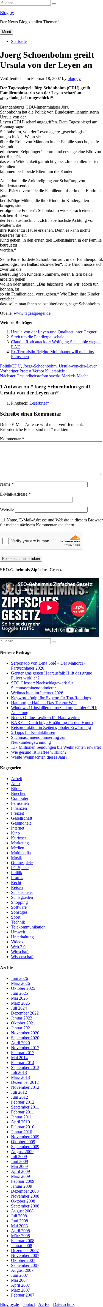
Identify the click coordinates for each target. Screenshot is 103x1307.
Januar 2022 (21, 1018)
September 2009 (25, 1146)
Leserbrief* (39, 403)
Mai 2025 (19, 998)
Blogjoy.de (9, 1304)
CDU (16, 366)
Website (7, 509)
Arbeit (16, 778)
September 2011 (25, 1107)
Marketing (20, 843)
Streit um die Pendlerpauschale (37, 337)
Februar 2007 (22, 1295)
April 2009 (20, 1171)
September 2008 (25, 1206)
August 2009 (22, 1151)
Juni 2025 (19, 993)
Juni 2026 (19, 978)
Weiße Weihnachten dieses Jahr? (39, 757)
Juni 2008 (19, 1220)
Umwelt (18, 932)
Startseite (19, 41)
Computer (19, 798)
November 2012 (25, 1087)
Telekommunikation (28, 927)
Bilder (16, 788)
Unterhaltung (22, 937)
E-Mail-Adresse (15, 494)
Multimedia (21, 852)
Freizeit (17, 813)
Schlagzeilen (22, 897)
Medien (17, 847)
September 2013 (25, 1067)
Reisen (17, 887)
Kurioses (18, 838)
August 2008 (22, 1211)
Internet (17, 828)
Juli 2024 (19, 1008)
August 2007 (22, 1270)
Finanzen (19, 808)
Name (7, 484)
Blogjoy (7, 12)
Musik (16, 857)
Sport (15, 917)
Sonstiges (19, 912)
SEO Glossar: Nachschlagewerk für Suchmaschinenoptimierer (42, 685)
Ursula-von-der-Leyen (78, 366)
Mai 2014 (19, 1057)
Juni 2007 (19, 1275)
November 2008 (25, 1196)
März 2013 (20, 1077)
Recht (16, 882)
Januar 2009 (21, 1186)
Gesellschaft (21, 818)
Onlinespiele (22, 862)
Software (19, 907)
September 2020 (25, 1037)
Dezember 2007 (25, 1250)
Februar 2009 (22, 1181)
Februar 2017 (22, 1052)
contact (29, 1304)
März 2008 (20, 1235)
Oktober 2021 (23, 1023)
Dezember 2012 (25, 1082)
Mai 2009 (19, 1166)
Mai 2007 (19, 1280)
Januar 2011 (21, 1117)
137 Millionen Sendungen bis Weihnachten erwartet (56, 747)
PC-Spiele (20, 867)
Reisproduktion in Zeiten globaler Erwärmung (51, 727)
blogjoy (74, 78)
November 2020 (25, 1032)
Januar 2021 (21, 1028)
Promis (17, 877)
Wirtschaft (20, 951)
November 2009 (25, 1136)
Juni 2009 (19, 1161)
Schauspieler (22, 892)
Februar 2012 (22, 1102)
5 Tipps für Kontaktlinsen (33, 732)
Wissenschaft (22, 956)
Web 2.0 (18, 946)
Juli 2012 (19, 1092)
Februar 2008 (22, 1240)
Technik (18, 922)
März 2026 (20, 983)
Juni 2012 (19, 1097)
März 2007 (20, 1290)
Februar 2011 (22, 1112)
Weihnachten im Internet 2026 (37, 692)
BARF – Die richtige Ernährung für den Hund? (52, 722)
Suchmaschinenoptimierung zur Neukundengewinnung (38, 740)
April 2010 (20, 1122)
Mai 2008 (19, 1225)
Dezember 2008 (25, 1191)
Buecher (18, 793)
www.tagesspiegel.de (32, 313)
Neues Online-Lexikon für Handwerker (45, 717)
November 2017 (25, 1047)
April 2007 (20, 1285)
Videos (17, 942)
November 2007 (25, 1255)
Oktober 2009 (23, 1141)
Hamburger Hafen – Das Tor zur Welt (44, 702)
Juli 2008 (19, 1216)
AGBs (43, 1304)
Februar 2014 (22, 1062)
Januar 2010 (21, 1131)
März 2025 (20, 1003)
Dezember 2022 (25, 1013)
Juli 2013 (19, 1072)
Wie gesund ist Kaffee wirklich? (38, 752)
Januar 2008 (21, 1245)
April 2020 (20, 1042)
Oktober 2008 (23, 1201)
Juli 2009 (19, 1156)
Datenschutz (63, 1304)
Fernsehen (20, 803)
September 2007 (25, 1265)
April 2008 (20, 1230)
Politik (5, 366)
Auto (15, 783)
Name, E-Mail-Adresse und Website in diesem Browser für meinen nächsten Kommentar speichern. (51, 522)
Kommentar (12, 438)
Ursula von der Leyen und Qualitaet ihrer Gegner (53, 332)
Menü (6, 32)
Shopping (19, 902)
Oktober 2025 (23, 988)
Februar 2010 (22, 1126)
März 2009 (20, 1176)
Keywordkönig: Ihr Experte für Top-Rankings (51, 697)
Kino (15, 833)
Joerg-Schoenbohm (40, 366)
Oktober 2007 (23, 1260)
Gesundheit (21, 823)
